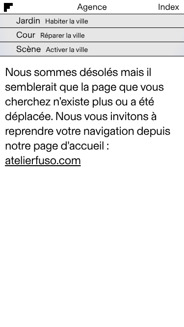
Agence (92, 6)
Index (168, 6)
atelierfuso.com (43, 160)
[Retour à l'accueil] (30, 6)
